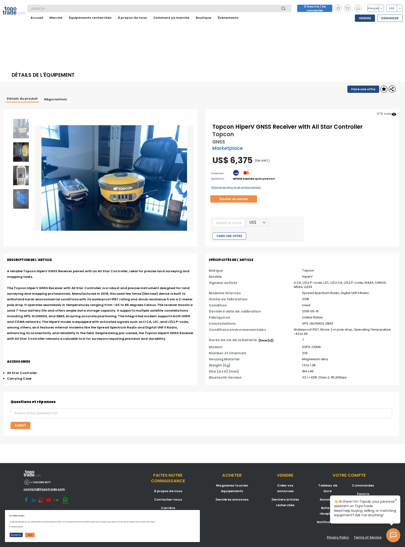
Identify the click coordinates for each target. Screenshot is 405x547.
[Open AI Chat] (393, 535)
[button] (264, 222)
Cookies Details (17, 527)
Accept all (16, 535)
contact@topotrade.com (44, 489)
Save (29, 535)
